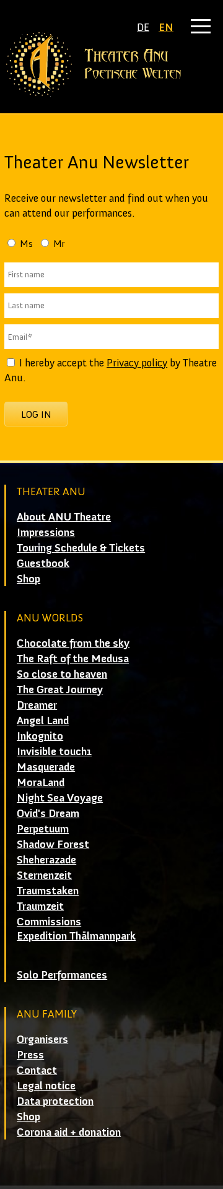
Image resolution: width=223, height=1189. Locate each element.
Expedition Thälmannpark (76, 936)
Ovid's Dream (48, 813)
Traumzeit (40, 906)
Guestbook (43, 563)
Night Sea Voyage (60, 798)
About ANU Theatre (64, 517)
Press (30, 1054)
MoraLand (40, 782)
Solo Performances (62, 975)
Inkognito (40, 736)
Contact (37, 1070)
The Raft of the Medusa (73, 658)
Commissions (49, 921)
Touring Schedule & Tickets (81, 548)
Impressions (46, 532)
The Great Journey (60, 689)
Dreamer (37, 705)
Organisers (42, 1039)
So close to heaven (62, 674)
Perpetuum (43, 829)
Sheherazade (46, 860)
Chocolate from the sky (73, 643)
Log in (36, 414)
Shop (28, 579)
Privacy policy (137, 363)
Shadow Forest (53, 844)
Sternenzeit (44, 875)
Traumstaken (48, 890)
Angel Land (43, 720)
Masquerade (46, 767)
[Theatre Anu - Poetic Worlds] (111, 64)
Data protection (55, 1101)
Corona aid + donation (69, 1132)
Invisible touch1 (54, 751)
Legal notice (46, 1085)
